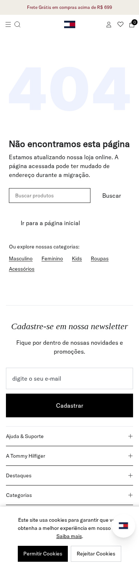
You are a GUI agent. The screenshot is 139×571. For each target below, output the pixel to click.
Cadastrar (69, 405)
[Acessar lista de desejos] (120, 24)
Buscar (111, 195)
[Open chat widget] (123, 526)
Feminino (52, 258)
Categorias (19, 495)
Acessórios (21, 269)
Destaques (19, 475)
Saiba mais (69, 536)
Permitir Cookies (42, 553)
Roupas (100, 258)
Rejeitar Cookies (96, 553)
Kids (77, 258)
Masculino (21, 258)
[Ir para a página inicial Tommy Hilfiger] (69, 24)
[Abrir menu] (12, 24)
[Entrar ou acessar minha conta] (109, 24)
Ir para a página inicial (50, 223)
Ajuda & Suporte (25, 436)
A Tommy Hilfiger (25, 456)
